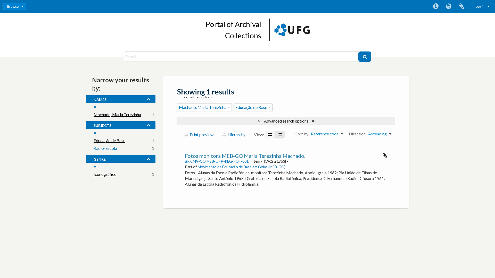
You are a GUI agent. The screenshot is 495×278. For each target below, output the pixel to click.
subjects (102, 125)
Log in (480, 6)
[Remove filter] (229, 107)
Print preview (201, 134)
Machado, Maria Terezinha (117, 114)
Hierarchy (236, 134)
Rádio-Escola (105, 148)
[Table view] (280, 134)
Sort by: (302, 133)
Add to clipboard (384, 155)
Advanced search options (286, 120)
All (96, 106)
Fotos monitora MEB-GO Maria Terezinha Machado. (245, 156)
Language (448, 6)
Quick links (435, 6)
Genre (100, 158)
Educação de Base (109, 140)
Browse (13, 6)
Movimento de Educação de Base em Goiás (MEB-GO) (241, 167)
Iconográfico (105, 174)
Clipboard (461, 6)
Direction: (358, 133)
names (100, 99)
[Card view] (270, 134)
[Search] (364, 56)
